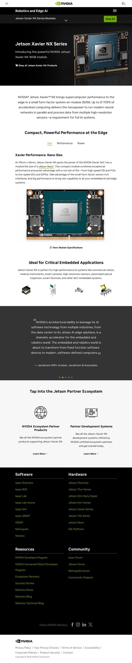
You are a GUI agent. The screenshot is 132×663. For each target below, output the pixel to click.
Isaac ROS (21, 489)
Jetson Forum (76, 564)
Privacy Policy (23, 647)
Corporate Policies (26, 652)
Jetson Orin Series (79, 502)
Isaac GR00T (22, 515)
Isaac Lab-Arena (25, 502)
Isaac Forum (75, 557)
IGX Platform (76, 529)
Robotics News (24, 589)
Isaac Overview (24, 482)
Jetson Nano (46, 166)
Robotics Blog (23, 596)
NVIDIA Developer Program (31, 557)
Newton (20, 535)
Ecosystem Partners (27, 576)
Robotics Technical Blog (29, 603)
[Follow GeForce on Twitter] (90, 624)
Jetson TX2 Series (79, 515)
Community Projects (80, 577)
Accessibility (92, 647)
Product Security (50, 652)
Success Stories (24, 583)
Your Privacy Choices (46, 647)
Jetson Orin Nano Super (82, 496)
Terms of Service (72, 647)
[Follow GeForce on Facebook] (72, 624)
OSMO (19, 522)
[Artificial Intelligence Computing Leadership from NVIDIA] (64, 3)
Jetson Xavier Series (80, 509)
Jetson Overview (78, 482)
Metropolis (21, 529)
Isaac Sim (21, 509)
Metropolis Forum (79, 570)
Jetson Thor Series (79, 489)
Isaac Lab (21, 496)
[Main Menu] (7, 4)
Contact (68, 652)
